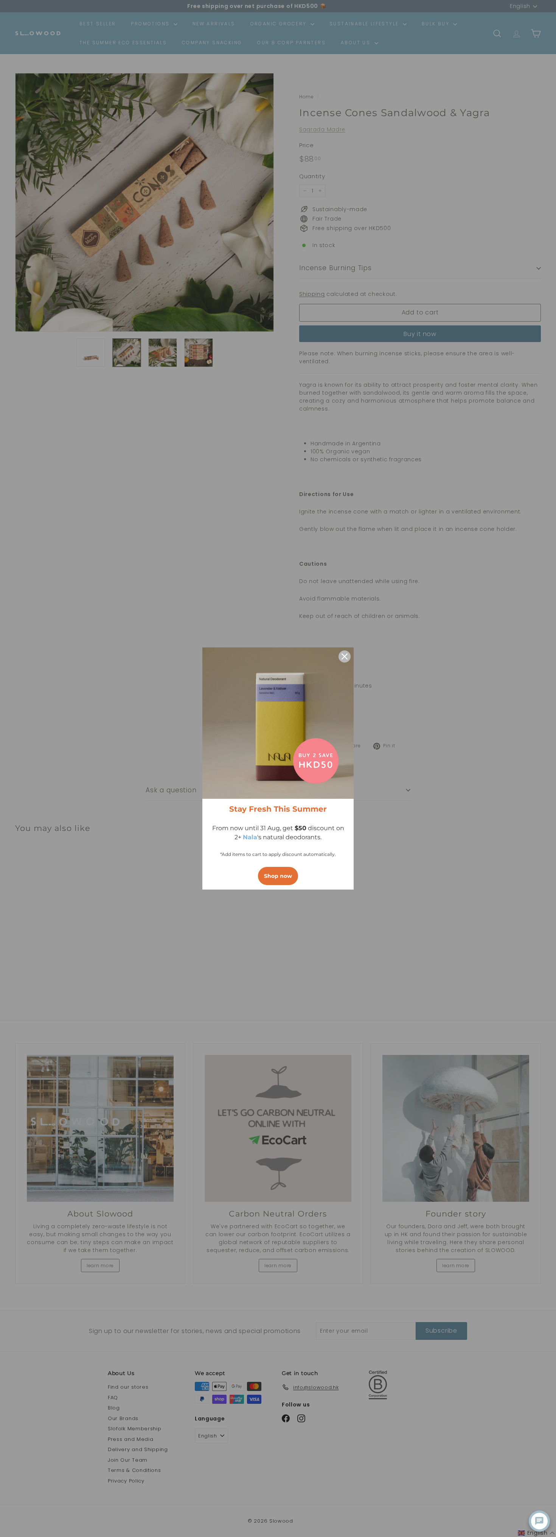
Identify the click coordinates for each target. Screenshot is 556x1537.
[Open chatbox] (539, 1521)
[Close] (344, 656)
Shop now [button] (278, 876)
